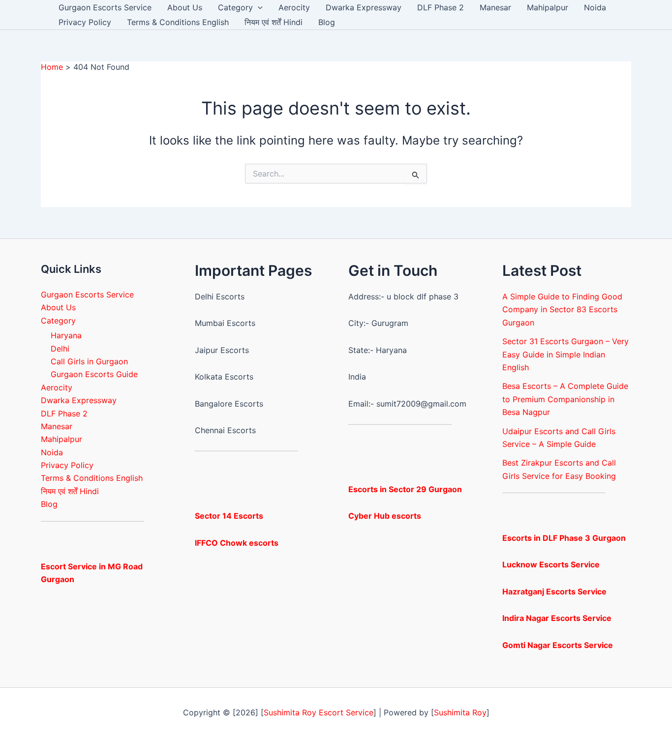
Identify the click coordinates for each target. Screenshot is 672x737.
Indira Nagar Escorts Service (556, 618)
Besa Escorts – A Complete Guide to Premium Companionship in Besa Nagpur (565, 399)
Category (235, 7)
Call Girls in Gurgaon (89, 361)
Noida (595, 7)
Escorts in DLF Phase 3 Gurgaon (564, 538)
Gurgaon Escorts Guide (94, 374)
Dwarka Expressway (363, 7)
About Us (184, 7)
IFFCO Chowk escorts (236, 543)
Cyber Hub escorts (384, 516)
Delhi (60, 349)
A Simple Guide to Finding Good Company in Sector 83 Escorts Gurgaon (562, 309)
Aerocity (294, 7)
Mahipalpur (547, 7)
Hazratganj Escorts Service (554, 591)
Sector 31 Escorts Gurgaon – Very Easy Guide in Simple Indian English (565, 354)
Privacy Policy (85, 22)
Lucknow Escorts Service (551, 564)
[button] (258, 7)
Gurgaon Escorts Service (105, 7)
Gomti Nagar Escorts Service (557, 645)
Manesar (495, 7)
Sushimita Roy (460, 712)
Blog (326, 22)
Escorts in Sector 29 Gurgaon (405, 489)
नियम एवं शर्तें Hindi (273, 22)
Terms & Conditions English (178, 22)
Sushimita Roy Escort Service (318, 712)
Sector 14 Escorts (229, 516)
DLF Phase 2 (440, 7)
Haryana (66, 335)
